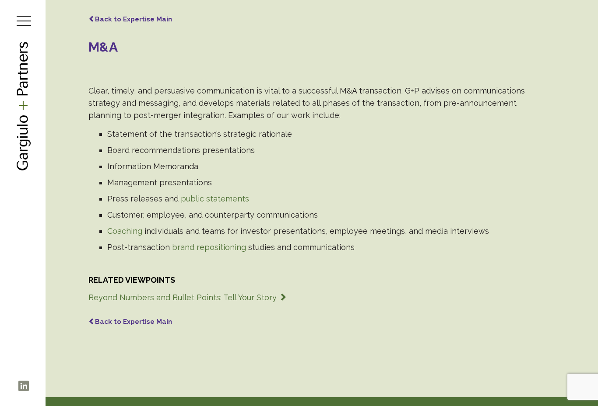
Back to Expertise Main (133, 19)
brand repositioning (209, 247)
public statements (215, 198)
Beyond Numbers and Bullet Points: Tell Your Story (183, 297)
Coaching (124, 231)
